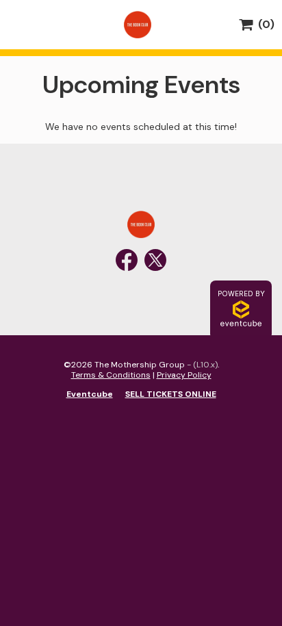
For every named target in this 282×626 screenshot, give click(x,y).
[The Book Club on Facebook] (127, 260)
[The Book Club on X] (155, 260)
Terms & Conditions (111, 374)
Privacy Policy (184, 374)
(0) (263, 24)
